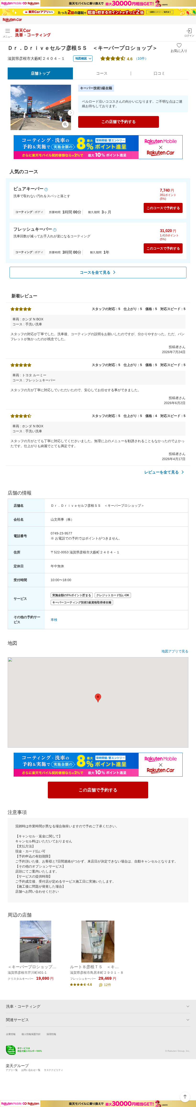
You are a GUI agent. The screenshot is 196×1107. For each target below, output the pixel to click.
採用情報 (51, 1034)
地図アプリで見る (175, 651)
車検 (54, 620)
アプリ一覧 (12, 1070)
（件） (141, 58)
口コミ (159, 73)
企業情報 (11, 1034)
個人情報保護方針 (31, 1034)
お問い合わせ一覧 (30, 1070)
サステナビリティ (53, 1070)
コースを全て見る (95, 272)
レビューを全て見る (161, 472)
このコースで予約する (163, 208)
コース (102, 73)
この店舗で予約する (118, 122)
